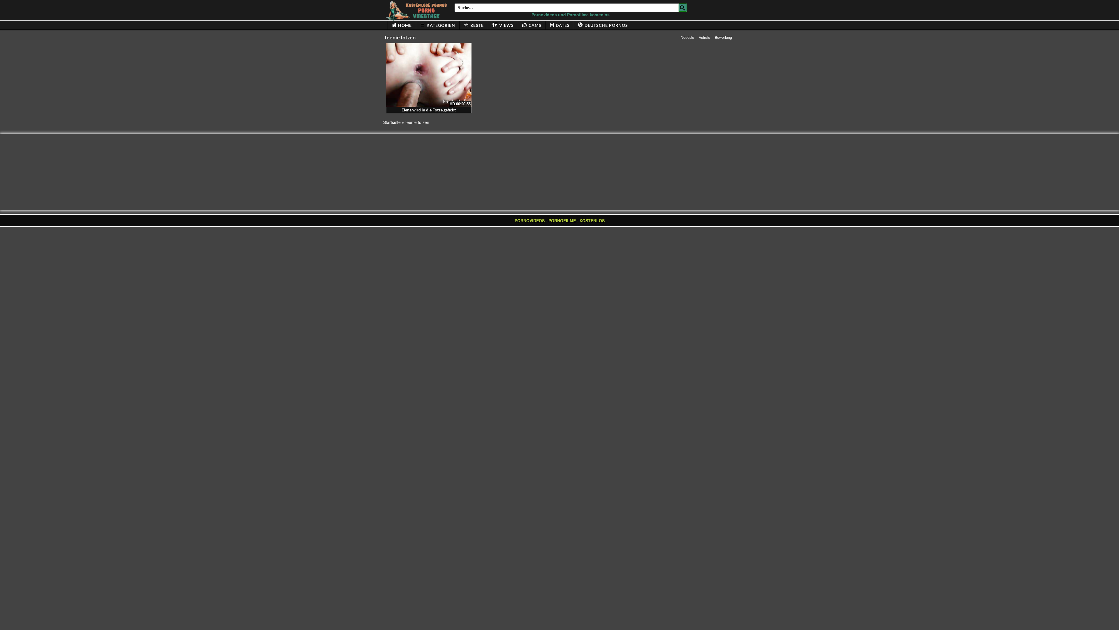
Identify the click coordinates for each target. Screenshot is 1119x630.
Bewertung (723, 37)
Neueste (687, 37)
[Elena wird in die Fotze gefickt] (428, 75)
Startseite (392, 122)
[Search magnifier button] (683, 8)
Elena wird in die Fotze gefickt (429, 109)
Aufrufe (704, 37)
